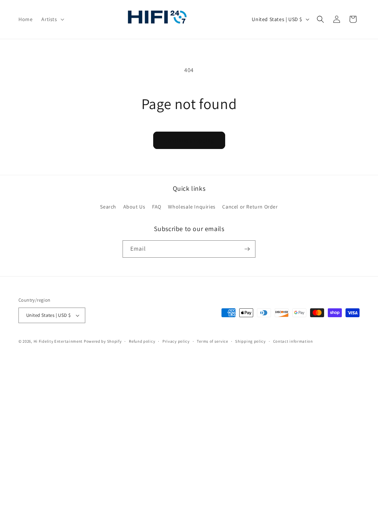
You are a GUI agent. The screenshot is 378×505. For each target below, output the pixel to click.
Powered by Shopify (103, 341)
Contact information (293, 341)
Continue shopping (189, 140)
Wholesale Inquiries (191, 206)
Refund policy (142, 341)
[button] (52, 19)
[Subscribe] (247, 249)
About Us (134, 206)
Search (108, 206)
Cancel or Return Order (250, 206)
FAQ (156, 206)
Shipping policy (250, 341)
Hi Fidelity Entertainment (58, 341)
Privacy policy (176, 341)
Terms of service (212, 341)
